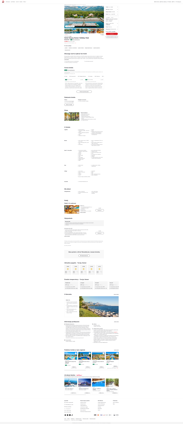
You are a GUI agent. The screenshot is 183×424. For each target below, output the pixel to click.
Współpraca (73, 418)
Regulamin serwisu (78, 418)
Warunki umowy (83, 402)
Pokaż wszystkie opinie (84, 91)
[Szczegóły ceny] (74, 41)
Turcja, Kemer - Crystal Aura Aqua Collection (97, 353)
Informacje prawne (92, 418)
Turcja (73, 4)
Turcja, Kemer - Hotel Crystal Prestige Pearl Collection (70, 353)
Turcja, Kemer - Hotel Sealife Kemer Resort (83, 353)
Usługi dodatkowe (83, 405)
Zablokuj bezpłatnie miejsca (112, 36)
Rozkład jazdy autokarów (84, 408)
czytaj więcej (66, 59)
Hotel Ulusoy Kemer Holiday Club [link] (81, 4)
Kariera (68, 418)
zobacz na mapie (69, 104)
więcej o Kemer (116, 294)
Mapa (70, 36)
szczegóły (113, 31)
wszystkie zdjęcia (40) (69, 26)
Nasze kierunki (69, 4)
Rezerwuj (112, 33)
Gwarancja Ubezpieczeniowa (85, 411)
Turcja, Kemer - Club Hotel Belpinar (111, 352)
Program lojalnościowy (102, 402)
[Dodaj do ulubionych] (76, 353)
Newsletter (100, 408)
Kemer (75, 4)
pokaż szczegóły (83, 212)
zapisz (102, 34)
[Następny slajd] (104, 76)
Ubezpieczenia (83, 403)
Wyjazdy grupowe (101, 405)
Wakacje (65, 4)
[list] (69, 72)
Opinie (99, 410)
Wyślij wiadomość (84, 255)
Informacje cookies (85, 418)
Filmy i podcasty (116, 402)
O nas (65, 418)
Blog (114, 403)
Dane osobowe (83, 410)
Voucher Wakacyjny (101, 403)
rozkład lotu (108, 24)
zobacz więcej (116, 321)
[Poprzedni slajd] (65, 209)
